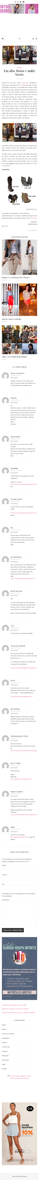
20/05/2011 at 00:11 (15, 501)
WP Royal (24, 1176)
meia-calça (24, 83)
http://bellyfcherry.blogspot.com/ (21, 779)
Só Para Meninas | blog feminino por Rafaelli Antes (19, 9)
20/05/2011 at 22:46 (15, 794)
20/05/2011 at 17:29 (15, 682)
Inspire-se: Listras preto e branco (16, 277)
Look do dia (5, 1047)
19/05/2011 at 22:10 (15, 375)
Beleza (4, 1029)
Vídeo (4, 1064)
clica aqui (34, 218)
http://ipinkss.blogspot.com (19, 837)
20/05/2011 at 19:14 (15, 738)
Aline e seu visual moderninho (14, 357)
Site (3, 884)
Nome (4, 865)
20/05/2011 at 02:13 (15, 530)
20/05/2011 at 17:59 (15, 711)
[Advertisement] (19, 25)
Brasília (4, 1069)
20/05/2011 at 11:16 (15, 628)
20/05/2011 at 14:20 (15, 648)
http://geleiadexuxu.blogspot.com (22, 696)
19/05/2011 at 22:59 (15, 439)
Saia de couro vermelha (11, 319)
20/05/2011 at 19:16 (15, 765)
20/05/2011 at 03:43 (15, 559)
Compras (5, 1051)
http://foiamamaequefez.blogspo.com (23, 578)
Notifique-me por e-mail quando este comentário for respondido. (18, 895)
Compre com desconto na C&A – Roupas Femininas (18, 1012)
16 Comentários (32, 230)
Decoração (5, 1060)
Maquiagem (5, 1038)
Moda (19, 67)
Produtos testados (8, 1034)
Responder (14, 378)
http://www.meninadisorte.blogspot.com (24, 484)
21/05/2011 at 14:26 (15, 829)
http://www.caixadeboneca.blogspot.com (24, 513)
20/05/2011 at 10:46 (15, 593)
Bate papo (5, 1055)
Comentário (5, 900)
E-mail (4, 875)
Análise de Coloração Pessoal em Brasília (15, 1009)
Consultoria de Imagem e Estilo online (14, 1005)
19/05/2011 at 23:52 (15, 470)
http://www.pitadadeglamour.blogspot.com (25, 668)
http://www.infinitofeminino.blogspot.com (24, 814)
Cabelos (4, 1042)
